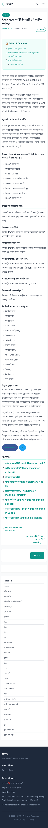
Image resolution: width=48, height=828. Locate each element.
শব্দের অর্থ (6, 709)
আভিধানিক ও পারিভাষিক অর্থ (12, 601)
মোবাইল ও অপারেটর (10, 699)
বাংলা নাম (6, 678)
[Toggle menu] (43, 4)
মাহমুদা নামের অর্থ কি (12, 477)
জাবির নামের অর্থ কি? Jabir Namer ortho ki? (25, 463)
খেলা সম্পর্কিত (8, 642)
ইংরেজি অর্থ (7, 611)
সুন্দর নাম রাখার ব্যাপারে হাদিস (17, 48)
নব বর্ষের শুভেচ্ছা (9, 647)
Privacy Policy (8, 770)
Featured (8, 581)
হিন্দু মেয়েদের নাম (9, 730)
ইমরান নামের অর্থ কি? (17, 64)
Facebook (10, 447)
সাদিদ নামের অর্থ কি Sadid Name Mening (23, 517)
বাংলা (5, 668)
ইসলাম (6, 622)
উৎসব (5, 632)
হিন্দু (5, 724)
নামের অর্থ (5, 15)
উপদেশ (6, 627)
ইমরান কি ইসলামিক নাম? (15, 60)
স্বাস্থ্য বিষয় (7, 719)
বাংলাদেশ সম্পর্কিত (9, 683)
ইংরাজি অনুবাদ (8, 606)
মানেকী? (19, 816)
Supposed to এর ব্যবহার (11, 787)
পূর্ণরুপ (5, 658)
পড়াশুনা (6, 663)
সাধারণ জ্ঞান (7, 714)
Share (41, 29)
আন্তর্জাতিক (7, 596)
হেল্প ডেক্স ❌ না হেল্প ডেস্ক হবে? (12, 783)
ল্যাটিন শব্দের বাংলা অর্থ (11, 704)
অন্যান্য (6, 586)
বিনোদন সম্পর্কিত (9, 688)
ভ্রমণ (5, 694)
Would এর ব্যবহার (8, 792)
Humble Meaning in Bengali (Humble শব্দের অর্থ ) (21, 805)
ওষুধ (5, 637)
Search (37, 555)
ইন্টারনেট (6, 617)
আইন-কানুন (7, 591)
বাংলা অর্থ (6, 673)
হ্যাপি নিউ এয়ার (8, 735)
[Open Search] (37, 4)
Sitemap (31, 819)
